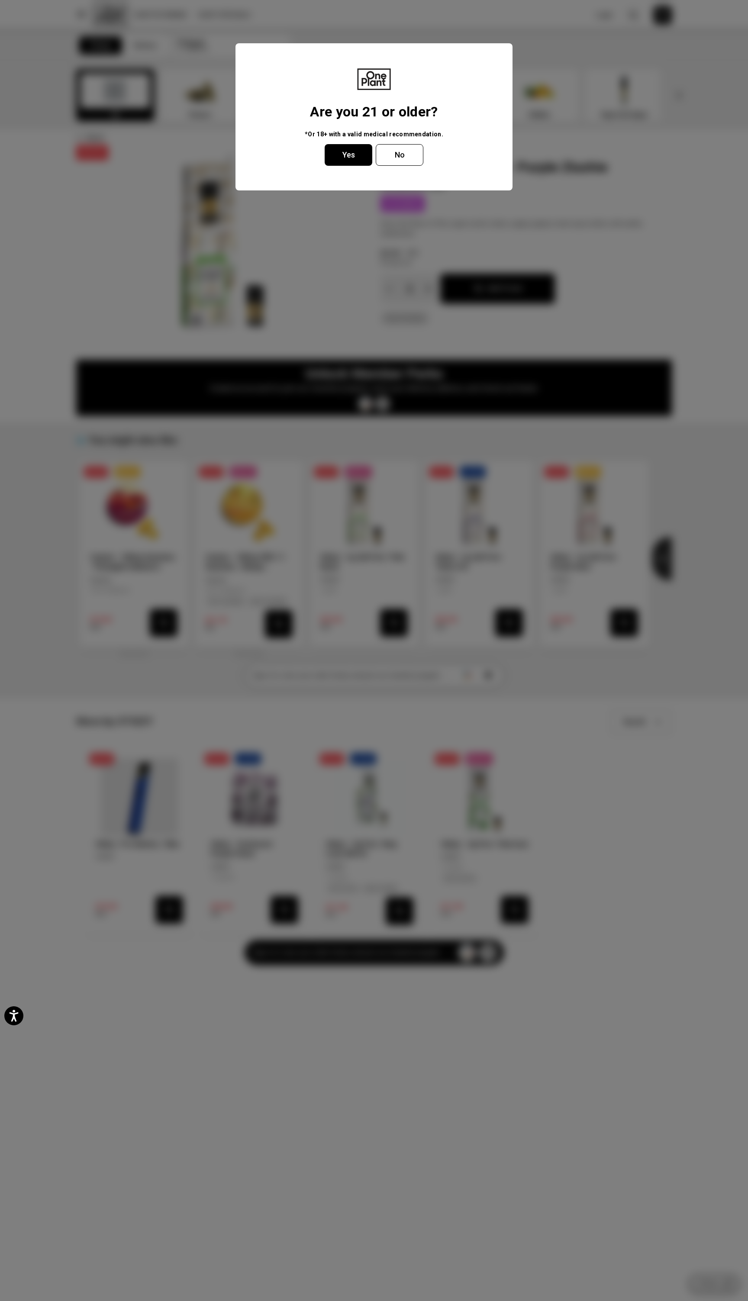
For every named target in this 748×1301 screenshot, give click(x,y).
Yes (348, 154)
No (400, 154)
